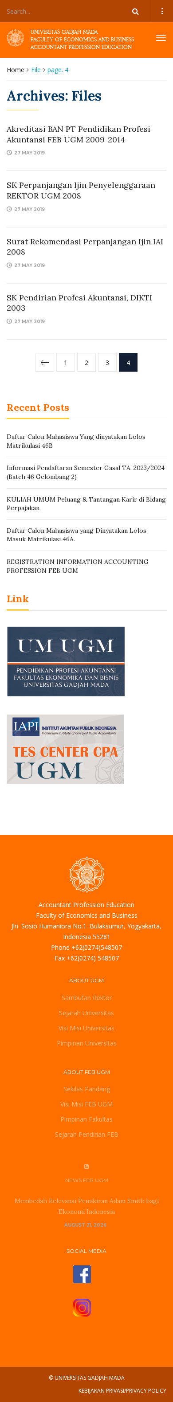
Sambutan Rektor (87, 997)
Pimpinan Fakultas (86, 1119)
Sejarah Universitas (86, 1013)
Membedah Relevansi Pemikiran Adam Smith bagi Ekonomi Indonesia (87, 1206)
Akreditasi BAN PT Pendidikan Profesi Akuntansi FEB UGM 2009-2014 (78, 134)
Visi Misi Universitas (86, 1028)
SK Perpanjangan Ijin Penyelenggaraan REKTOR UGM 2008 (81, 190)
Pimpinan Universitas (87, 1043)
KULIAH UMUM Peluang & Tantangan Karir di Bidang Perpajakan (86, 503)
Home (15, 69)
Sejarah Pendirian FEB (86, 1134)
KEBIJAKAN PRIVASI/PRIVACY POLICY (122, 1390)
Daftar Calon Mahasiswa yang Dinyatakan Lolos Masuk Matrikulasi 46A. (76, 535)
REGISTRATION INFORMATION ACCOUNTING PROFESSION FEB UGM (78, 566)
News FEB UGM (86, 1180)
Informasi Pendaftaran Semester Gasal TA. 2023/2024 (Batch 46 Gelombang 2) (86, 472)
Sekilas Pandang (86, 1089)
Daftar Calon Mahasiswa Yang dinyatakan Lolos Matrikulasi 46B (76, 441)
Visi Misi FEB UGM (86, 1104)
